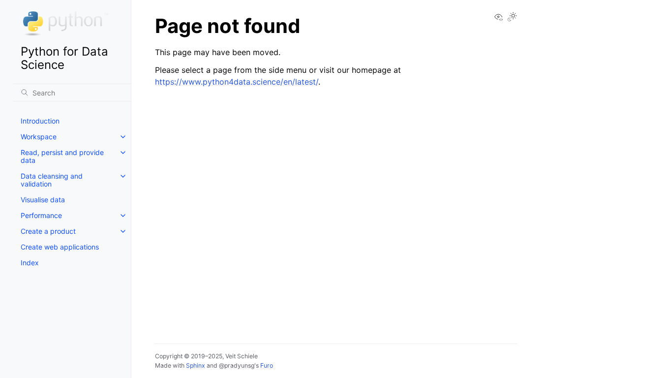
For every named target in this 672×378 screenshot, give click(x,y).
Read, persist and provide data (62, 156)
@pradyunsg (236, 365)
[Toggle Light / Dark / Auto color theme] (512, 17)
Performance (41, 215)
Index (30, 262)
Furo (266, 365)
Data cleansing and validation (52, 180)
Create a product (48, 231)
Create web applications (60, 247)
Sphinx (195, 365)
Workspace (39, 136)
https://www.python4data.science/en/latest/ (236, 82)
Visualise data (43, 199)
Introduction (40, 121)
